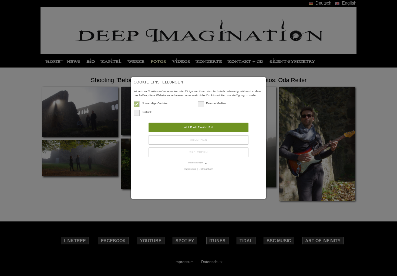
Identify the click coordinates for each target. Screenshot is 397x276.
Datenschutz (206, 169)
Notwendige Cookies (154, 103)
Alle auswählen (198, 127)
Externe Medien (216, 103)
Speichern (198, 152)
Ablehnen (198, 139)
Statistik (147, 111)
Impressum (190, 169)
